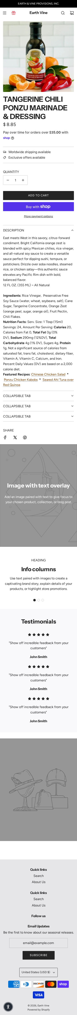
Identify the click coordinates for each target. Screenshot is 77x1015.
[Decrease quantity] (7, 180)
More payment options (38, 216)
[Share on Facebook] (5, 438)
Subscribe (38, 955)
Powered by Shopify (39, 1009)
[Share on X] (15, 438)
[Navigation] (4, 12)
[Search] (62, 12)
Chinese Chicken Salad (48, 374)
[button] (34, 600)
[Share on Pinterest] (24, 438)
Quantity (11, 172)
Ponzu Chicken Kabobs (21, 380)
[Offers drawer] (13, 12)
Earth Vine (38, 13)
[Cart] (71, 12)
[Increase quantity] (23, 180)
